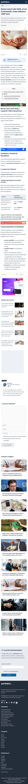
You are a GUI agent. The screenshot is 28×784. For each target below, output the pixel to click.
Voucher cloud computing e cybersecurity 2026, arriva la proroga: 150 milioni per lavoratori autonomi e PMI (12, 217)
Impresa (2, 736)
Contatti (2, 757)
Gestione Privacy (4, 772)
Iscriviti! (9, 675)
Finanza (2, 739)
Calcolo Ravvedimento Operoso (7, 714)
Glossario (3, 747)
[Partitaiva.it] (5, 2)
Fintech (2, 742)
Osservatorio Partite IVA (6, 720)
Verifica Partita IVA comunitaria (7, 716)
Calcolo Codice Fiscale (5, 711)
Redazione (4, 25)
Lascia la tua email (6, 664)
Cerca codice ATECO (5, 717)
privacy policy (15, 671)
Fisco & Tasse (4, 737)
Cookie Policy (4, 765)
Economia (3, 740)
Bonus (2, 5)
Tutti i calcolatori (4, 719)
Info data (3, 745)
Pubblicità (3, 760)
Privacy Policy (4, 764)
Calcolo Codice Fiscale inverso (7, 712)
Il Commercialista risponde (6, 724)
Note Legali (3, 767)
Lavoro (2, 734)
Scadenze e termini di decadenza (12, 96)
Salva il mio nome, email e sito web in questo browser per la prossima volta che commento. (14, 438)
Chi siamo (3, 756)
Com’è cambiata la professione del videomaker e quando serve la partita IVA (7, 305)
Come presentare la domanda (11, 98)
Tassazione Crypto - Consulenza (7, 725)
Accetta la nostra (11, 671)
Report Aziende (4, 722)
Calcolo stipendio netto (6, 709)
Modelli (2, 744)
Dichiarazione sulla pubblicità (7, 768)
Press (2, 762)
